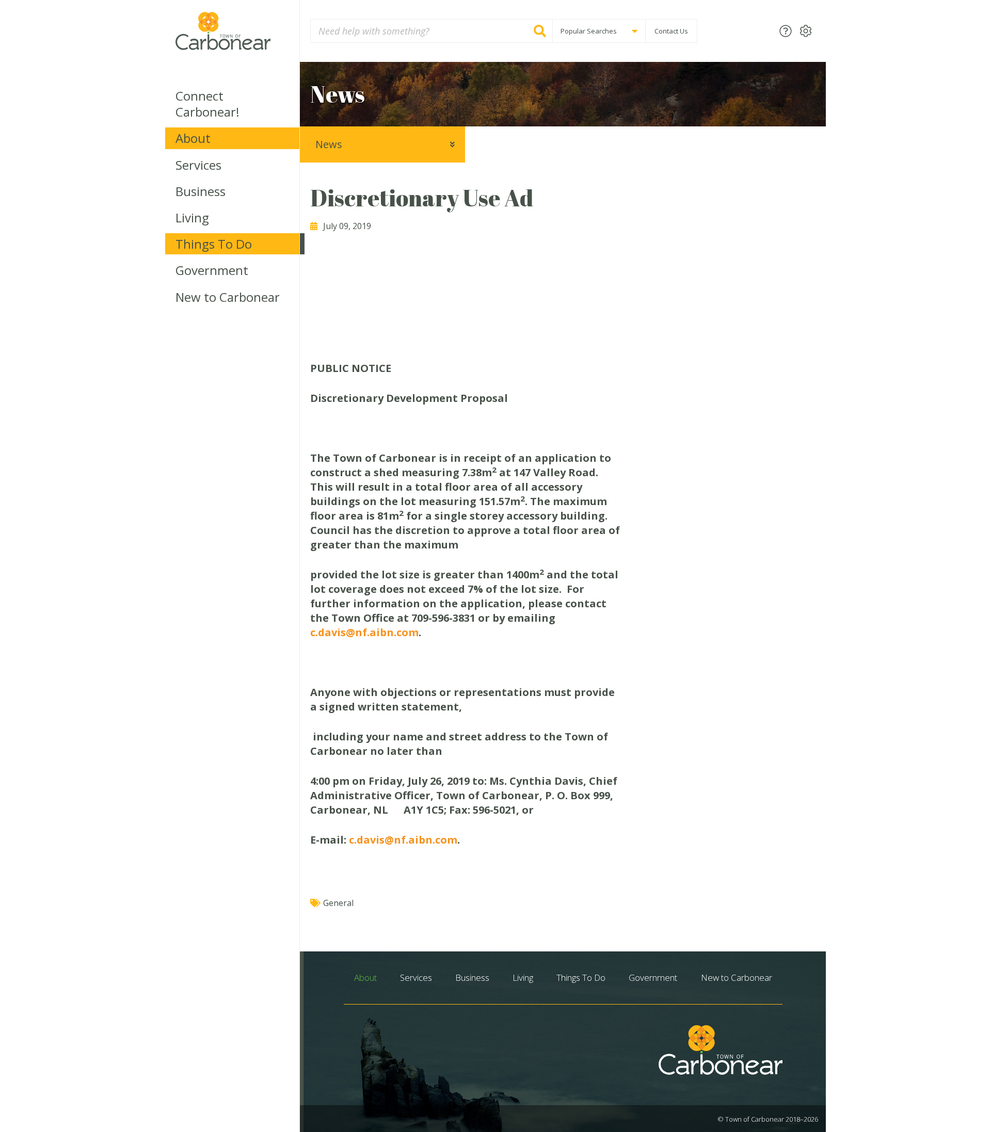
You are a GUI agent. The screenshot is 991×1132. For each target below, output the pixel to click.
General (338, 903)
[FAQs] (785, 30)
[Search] (540, 31)
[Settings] (806, 30)
